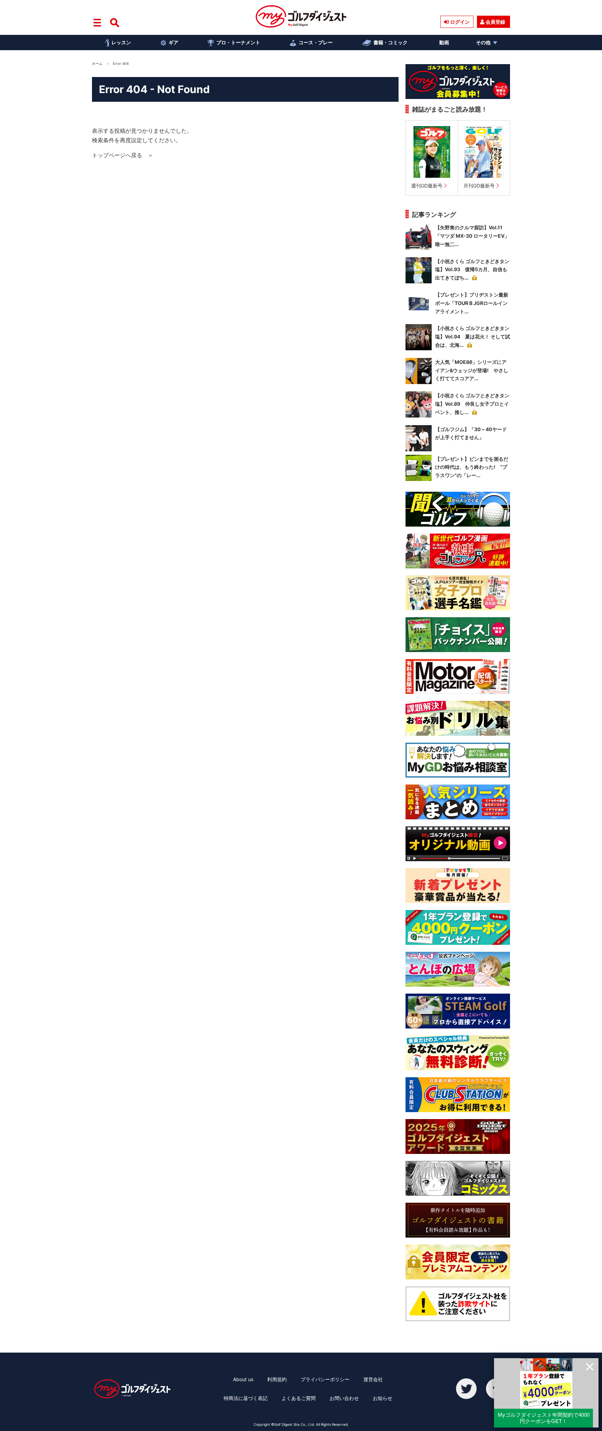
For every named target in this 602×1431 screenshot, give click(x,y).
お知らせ (382, 1398)
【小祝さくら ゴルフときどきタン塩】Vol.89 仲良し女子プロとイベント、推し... (472, 403)
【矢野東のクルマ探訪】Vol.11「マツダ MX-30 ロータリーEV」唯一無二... (472, 235)
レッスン (121, 42)
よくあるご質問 (298, 1398)
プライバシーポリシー (325, 1379)
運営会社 (373, 1379)
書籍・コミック (390, 42)
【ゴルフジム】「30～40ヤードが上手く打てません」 (471, 433)
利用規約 (277, 1379)
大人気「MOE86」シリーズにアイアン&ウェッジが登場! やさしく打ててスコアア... (471, 370)
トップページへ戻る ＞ (122, 155)
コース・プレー (316, 42)
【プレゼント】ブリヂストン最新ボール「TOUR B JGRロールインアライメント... (471, 303)
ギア (173, 42)
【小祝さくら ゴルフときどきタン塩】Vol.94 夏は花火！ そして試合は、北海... (472, 336)
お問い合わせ (344, 1398)
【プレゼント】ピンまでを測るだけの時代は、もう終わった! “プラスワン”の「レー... (471, 467)
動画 (444, 42)
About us (243, 1379)
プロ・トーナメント (238, 42)
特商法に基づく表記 (246, 1398)
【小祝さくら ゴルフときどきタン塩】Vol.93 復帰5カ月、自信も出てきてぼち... (472, 269)
